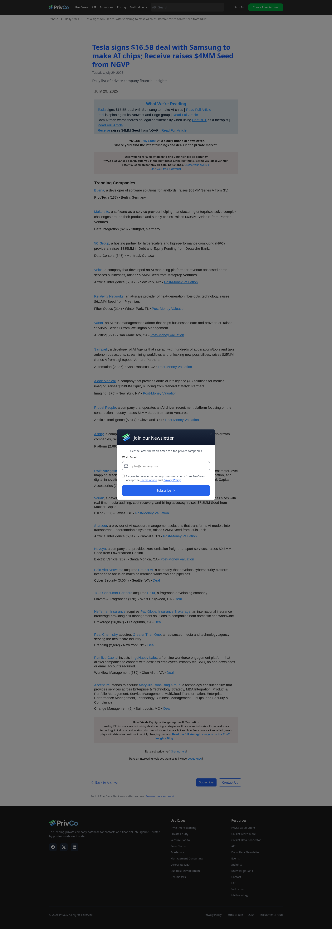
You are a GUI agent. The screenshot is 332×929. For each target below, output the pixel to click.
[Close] (210, 433)
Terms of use (148, 480)
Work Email (129, 457)
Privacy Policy (172, 480)
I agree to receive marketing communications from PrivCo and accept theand (166, 478)
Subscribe (164, 490)
